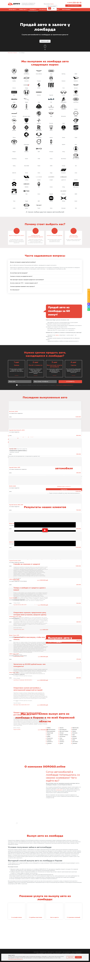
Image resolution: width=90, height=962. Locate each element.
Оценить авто (45, 41)
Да (49, 8)
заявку (57, 335)
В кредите (33, 9)
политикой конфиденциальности (64, 385)
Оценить (64, 489)
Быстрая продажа (73, 5)
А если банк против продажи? (19, 273)
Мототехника (66, 9)
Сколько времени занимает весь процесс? (22, 286)
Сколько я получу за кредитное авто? (21, 276)
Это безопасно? (14, 289)
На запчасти (42, 9)
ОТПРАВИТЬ (70, 381)
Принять (78, 957)
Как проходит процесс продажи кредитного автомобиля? (27, 279)
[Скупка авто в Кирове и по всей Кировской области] (14, 4)
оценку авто (59, 789)
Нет (54, 8)
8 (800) (74, 3)
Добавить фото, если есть (64, 486)
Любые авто (22, 9)
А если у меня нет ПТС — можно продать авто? (24, 283)
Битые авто (12, 9)
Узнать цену (70, 819)
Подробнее (70, 957)
